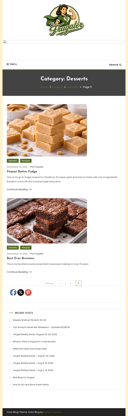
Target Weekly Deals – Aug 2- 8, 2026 (33, 370)
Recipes (26, 160)
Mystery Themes (52, 412)
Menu (13, 64)
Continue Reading (17, 189)
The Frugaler (37, 166)
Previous (49, 283)
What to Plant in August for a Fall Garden (34, 341)
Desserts (12, 160)
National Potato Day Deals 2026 (30, 348)
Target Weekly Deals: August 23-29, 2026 (35, 334)
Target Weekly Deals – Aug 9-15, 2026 (33, 363)
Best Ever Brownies (20, 258)
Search (113, 64)
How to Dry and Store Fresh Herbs (31, 384)
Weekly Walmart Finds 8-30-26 (29, 320)
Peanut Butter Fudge (22, 171)
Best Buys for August (23, 377)
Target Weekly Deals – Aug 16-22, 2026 (34, 355)
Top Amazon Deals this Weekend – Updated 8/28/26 (41, 327)
